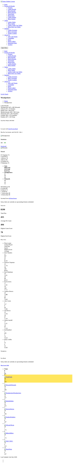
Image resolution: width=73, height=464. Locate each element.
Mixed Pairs (11, 16)
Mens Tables (11, 24)
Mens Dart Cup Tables (14, 27)
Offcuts (12, 425)
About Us (7, 35)
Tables (6, 20)
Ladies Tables (12, 22)
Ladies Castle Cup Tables (15, 25)
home (5, 4)
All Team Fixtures (13, 198)
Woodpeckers (3, 139)
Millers (12, 433)
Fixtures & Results (9, 6)
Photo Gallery (12, 41)
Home (6, 101)
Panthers (13, 417)
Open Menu (4, 48)
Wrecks (12, 409)
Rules (9, 40)
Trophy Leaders (12, 33)
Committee (11, 38)
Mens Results (11, 11)
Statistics (6, 28)
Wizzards (3, 151)
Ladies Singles (12, 17)
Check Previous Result (13, 128)
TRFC (11, 441)
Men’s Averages (12, 32)
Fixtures (10, 7)
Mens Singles (11, 19)
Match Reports (12, 12)
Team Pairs (11, 14)
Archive (10, 44)
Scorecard (3, 146)
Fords (10, 377)
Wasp (10, 449)
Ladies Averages (12, 30)
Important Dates (12, 43)
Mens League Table (5, 365)
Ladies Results (12, 9)
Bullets (12, 401)
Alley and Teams (12, 36)
